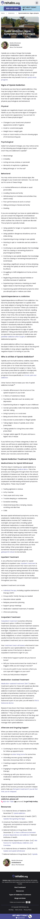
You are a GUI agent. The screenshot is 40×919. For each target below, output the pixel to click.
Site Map (11, 910)
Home (2, 13)
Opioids (34, 854)
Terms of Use (18, 910)
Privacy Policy (27, 910)
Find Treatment (20, 887)
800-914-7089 (8, 802)
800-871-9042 (12, 8)
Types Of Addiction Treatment (20, 895)
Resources (20, 891)
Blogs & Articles (20, 898)
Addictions (11, 13)
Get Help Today (20, 915)
